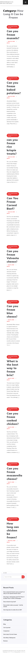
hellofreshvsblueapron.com (6, 2)
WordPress (22, 652)
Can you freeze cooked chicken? (13, 419)
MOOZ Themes (11, 652)
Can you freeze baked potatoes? (14, 88)
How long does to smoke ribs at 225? (12, 609)
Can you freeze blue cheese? (12, 311)
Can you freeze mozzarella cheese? (14, 474)
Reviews (5, 641)
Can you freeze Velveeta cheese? (13, 256)
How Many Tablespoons (9, 637)
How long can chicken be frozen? (13, 530)
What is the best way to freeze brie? (12, 368)
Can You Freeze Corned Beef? (12, 203)
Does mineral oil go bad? (9, 601)
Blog (4, 624)
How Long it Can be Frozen (12, 27)
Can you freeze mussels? (13, 34)
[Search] (23, 576)
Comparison (6, 631)
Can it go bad (6, 627)
